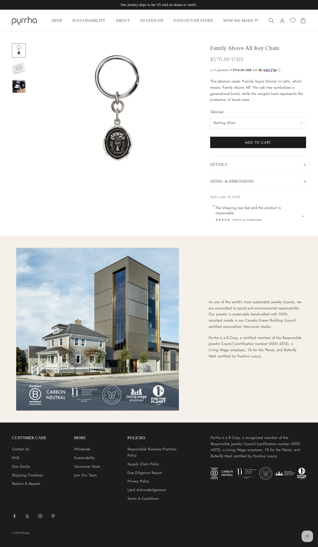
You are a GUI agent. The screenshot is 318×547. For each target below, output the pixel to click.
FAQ (15, 458)
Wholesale (82, 449)
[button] (258, 70)
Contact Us (20, 449)
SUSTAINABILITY (89, 20)
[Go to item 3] (19, 86)
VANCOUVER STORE (193, 20)
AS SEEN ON (152, 20)
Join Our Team (85, 475)
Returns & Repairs (26, 483)
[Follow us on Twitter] (27, 516)
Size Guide (21, 466)
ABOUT (123, 20)
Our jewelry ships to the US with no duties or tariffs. (159, 5)
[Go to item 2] (19, 68)
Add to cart (258, 142)
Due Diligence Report (144, 472)
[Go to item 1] (19, 50)
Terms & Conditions (143, 498)
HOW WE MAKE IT (240, 20)
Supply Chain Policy (143, 464)
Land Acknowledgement (146, 490)
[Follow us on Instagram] (40, 516)
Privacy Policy (138, 481)
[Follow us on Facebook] (14, 516)
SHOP (56, 20)
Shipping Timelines (27, 475)
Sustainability (84, 458)
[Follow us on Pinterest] (53, 516)
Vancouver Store (87, 466)
